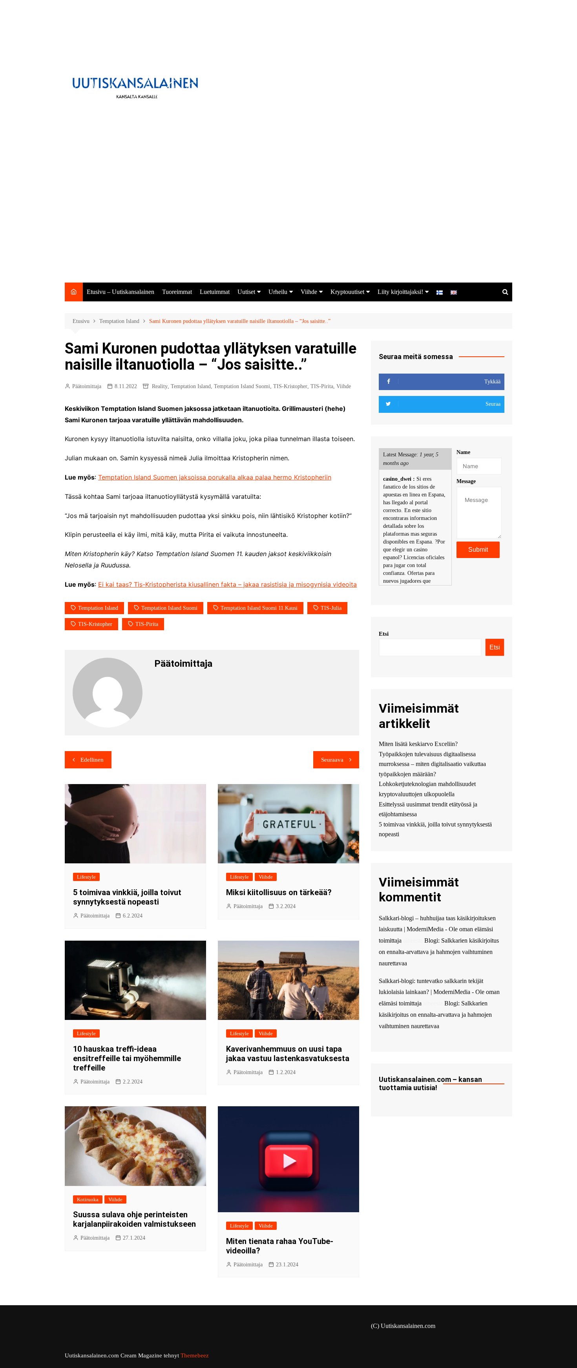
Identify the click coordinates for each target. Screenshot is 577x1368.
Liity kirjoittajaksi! (400, 291)
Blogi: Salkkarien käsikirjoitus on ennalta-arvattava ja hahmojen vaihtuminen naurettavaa (439, 952)
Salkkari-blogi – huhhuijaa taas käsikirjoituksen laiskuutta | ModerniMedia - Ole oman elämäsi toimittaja (437, 929)
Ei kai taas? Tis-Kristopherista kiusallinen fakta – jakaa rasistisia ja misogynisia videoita (227, 584)
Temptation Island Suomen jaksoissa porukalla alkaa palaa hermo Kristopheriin (214, 477)
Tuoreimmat (177, 291)
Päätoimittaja (86, 386)
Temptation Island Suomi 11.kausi (259, 608)
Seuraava (332, 760)
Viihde (309, 291)
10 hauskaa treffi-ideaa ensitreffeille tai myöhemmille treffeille (127, 1058)
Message (466, 481)
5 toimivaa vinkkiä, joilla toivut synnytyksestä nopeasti (127, 897)
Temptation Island (191, 386)
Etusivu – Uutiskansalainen (120, 291)
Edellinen (92, 760)
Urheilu (277, 291)
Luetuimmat (215, 291)
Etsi (384, 634)
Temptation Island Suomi (242, 386)
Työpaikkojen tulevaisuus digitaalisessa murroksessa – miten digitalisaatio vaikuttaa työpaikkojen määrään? (432, 764)
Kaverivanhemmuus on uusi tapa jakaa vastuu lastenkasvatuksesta (287, 1053)
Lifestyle (86, 877)
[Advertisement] (288, 224)
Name (463, 452)
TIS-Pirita (321, 386)
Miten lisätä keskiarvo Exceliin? (418, 744)
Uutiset (246, 291)
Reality (160, 386)
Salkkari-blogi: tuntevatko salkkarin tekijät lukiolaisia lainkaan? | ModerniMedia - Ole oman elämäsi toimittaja (439, 992)
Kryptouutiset (347, 291)
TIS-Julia (331, 608)
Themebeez (195, 1355)
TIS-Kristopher (290, 386)
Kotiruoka (88, 1199)
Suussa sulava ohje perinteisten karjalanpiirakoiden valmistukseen (134, 1219)
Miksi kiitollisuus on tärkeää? (279, 892)
